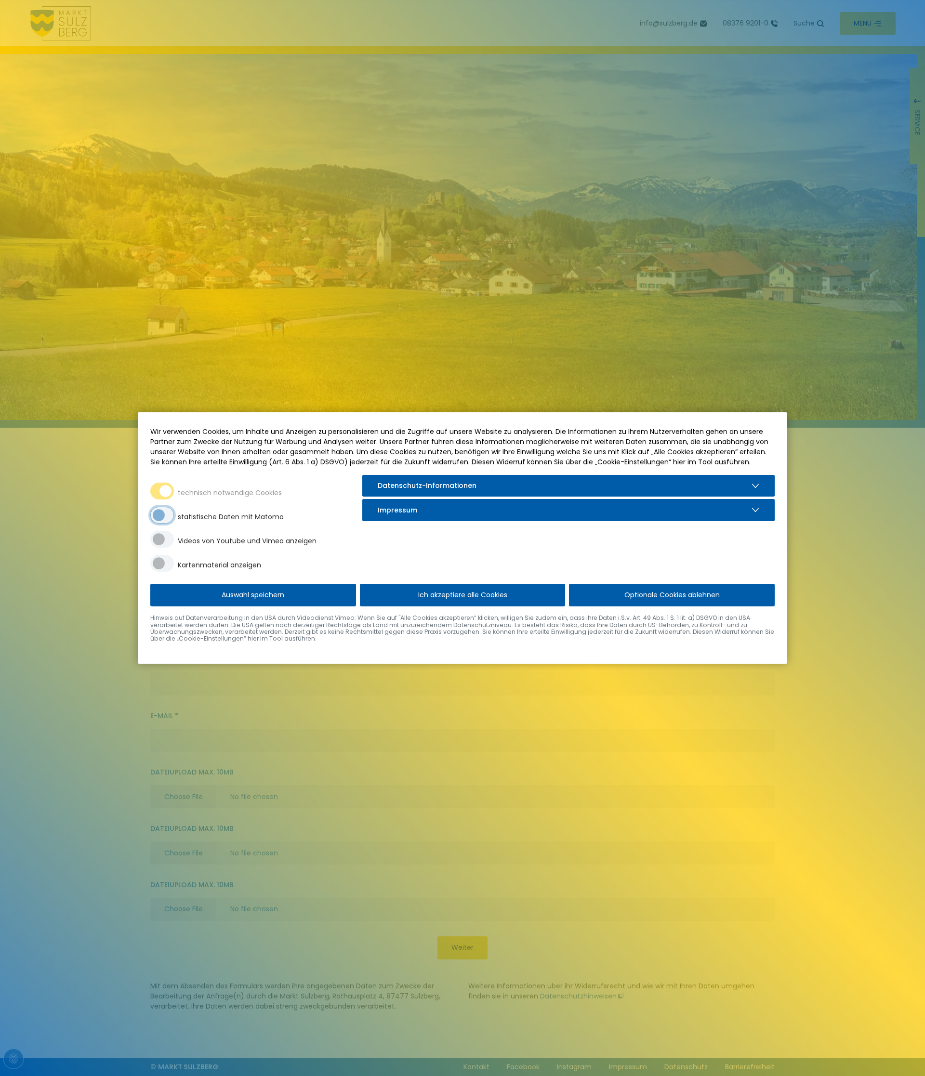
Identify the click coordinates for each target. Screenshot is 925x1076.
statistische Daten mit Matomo (231, 516)
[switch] (162, 515)
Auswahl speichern (253, 595)
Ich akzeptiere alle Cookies (462, 595)
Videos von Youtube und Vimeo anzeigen (247, 541)
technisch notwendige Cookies (230, 492)
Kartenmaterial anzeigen (219, 565)
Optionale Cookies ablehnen (672, 595)
